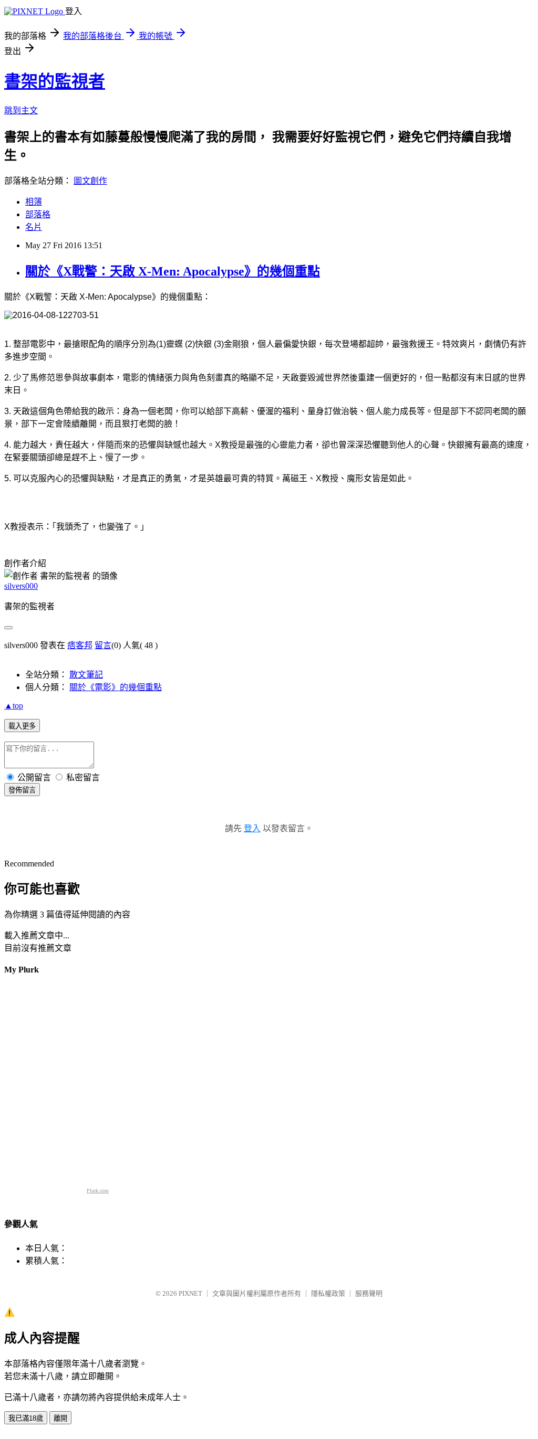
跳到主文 (21, 110)
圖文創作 (90, 180)
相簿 (33, 201)
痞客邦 (79, 645)
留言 (103, 645)
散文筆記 (86, 674)
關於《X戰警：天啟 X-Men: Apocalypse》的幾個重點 (172, 271)
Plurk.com (98, 1190)
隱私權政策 (328, 1293)
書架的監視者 (54, 81)
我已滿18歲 (25, 1418)
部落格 (37, 214)
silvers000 (21, 585)
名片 (33, 227)
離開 (60, 1418)
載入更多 (22, 726)
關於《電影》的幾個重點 (115, 687)
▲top (13, 705)
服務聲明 (368, 1293)
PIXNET (190, 1293)
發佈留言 (22, 790)
